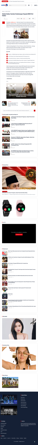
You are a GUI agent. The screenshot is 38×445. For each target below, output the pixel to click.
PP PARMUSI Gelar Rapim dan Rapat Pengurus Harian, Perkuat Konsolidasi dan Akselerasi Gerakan (22, 151)
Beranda (3, 11)
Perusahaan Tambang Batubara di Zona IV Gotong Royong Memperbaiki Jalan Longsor (22, 306)
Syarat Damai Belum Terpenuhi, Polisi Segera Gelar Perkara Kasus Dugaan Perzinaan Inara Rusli (21, 270)
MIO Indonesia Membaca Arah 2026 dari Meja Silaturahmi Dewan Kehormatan (20, 275)
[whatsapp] (3, 32)
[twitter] (32, 437)
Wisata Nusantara (3, 433)
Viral (1, 431)
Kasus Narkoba (3, 425)
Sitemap (17, 438)
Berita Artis (23, 397)
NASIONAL (2, 426)
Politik (2, 428)
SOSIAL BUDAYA (7, 11)
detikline (17, 441)
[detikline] (4, 6)
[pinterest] (3, 35)
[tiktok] (35, 437)
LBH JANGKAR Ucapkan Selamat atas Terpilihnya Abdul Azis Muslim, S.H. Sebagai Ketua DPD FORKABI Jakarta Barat (21, 63)
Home (2, 438)
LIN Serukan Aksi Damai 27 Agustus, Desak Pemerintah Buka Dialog (19, 58)
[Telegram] (3, 30)
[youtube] (36, 437)
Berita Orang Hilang (24, 407)
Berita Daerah (23, 400)
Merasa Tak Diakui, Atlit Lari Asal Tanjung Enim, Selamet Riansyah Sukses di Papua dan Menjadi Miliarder (21, 282)
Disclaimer (21, 438)
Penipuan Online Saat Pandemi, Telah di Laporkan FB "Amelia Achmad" (19, 287)
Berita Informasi (23, 402)
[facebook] (3, 25)
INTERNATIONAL (3, 423)
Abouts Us (4, 438)
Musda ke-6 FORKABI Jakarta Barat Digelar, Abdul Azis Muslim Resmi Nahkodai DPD (22, 54)
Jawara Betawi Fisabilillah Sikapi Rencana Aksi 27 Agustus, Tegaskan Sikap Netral (21, 60)
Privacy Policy (13, 438)
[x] (3, 27)
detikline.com (13, 22)
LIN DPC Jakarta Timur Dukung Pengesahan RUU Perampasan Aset (18, 56)
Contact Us (9, 438)
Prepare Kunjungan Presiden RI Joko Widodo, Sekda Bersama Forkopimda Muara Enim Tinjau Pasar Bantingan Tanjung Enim (21, 300)
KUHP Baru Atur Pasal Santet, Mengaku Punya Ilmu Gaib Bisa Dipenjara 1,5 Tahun (21, 257)
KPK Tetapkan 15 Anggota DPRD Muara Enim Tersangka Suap (18, 263)
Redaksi (25, 438)
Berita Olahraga (23, 405)
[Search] (25, 5)
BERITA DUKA (10, 293)
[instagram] (33, 437)
